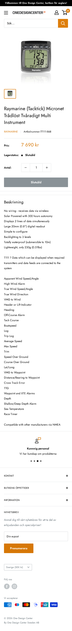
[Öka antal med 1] (47, 167)
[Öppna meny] (6, 12)
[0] (64, 12)
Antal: (7, 168)
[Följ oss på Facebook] (7, 586)
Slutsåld (36, 182)
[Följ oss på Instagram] (14, 586)
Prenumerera (18, 548)
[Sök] (63, 23)
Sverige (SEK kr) (14, 567)
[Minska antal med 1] (25, 167)
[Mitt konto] (57, 12)
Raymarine (11, 131)
